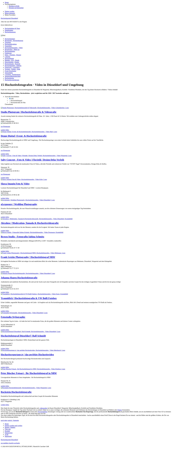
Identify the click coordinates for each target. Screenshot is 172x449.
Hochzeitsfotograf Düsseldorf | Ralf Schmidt (23, 335)
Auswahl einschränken (12, 96)
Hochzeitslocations (11, 44)
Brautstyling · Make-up (12, 49)
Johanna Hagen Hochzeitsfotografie (19, 277)
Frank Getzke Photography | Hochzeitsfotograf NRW (28, 257)
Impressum (8, 436)
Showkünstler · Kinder (12, 62)
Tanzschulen (9, 73)
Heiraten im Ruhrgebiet (16, 8)
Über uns (8, 429)
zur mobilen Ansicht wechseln (10, 443)
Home (7, 2)
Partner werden (9, 11)
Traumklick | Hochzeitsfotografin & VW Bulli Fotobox (29, 298)
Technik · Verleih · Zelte (12, 69)
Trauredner (8, 46)
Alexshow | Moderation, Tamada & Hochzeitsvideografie (30, 223)
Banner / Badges (10, 427)
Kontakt (7, 431)
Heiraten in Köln (14, 6)
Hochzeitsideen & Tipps (12, 28)
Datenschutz (9, 433)
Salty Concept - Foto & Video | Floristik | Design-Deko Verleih (32, 159)
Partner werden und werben (13, 425)
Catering (7, 57)
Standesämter (9, 30)
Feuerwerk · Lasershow (12, 67)
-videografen (43, 408)
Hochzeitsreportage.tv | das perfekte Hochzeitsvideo (27, 354)
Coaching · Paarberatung (12, 74)
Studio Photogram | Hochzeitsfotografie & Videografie (28, 112)
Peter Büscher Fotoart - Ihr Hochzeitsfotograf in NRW (29, 373)
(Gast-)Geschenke (10, 71)
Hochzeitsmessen (10, 32)
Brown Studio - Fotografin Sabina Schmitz (22, 236)
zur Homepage (5, 126)
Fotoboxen (8, 53)
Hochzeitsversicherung (12, 80)
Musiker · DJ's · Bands (12, 60)
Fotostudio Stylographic (13, 317)
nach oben (4, 420)
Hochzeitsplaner (10, 39)
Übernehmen (9, 104)
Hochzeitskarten (10, 51)
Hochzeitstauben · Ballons (13, 65)
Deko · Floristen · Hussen (13, 55)
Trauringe (8, 42)
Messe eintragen (10, 13)
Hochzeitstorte (9, 58)
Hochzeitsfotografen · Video (14, 48)
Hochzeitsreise (9, 78)
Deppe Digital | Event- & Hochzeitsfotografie (24, 136)
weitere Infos (5, 130)
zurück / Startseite (13, 420)
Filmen (119, 410)
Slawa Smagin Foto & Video (15, 183)
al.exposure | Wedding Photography (19, 204)
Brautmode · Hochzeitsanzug (14, 40)
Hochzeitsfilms (42, 412)
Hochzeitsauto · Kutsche (12, 64)
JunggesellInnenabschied (12, 76)
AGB (6, 434)
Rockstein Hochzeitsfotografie (16, 392)
